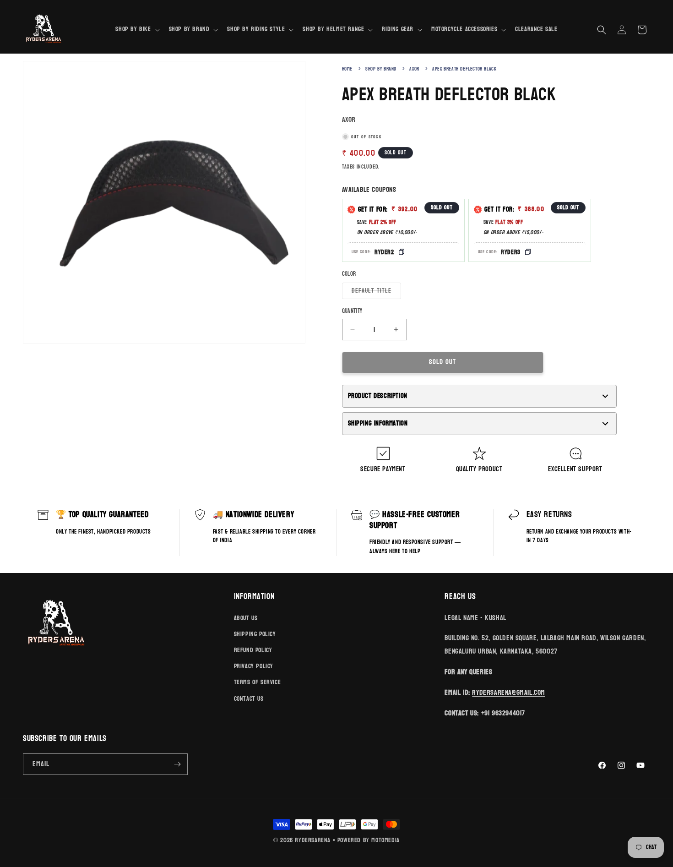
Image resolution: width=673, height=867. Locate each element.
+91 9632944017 (503, 713)
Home (347, 69)
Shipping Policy (255, 634)
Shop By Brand (380, 69)
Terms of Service (257, 682)
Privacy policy (253, 666)
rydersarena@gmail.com (508, 692)
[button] (136, 29)
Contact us (249, 698)
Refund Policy (253, 650)
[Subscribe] (177, 764)
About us (246, 618)
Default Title (376, 291)
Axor (414, 69)
